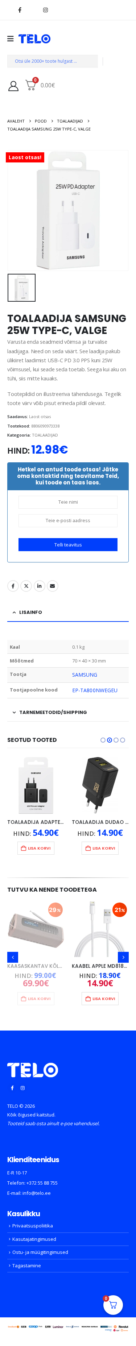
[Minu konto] (13, 86)
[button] (103, 740)
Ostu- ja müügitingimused (40, 1252)
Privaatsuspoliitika (32, 1225)
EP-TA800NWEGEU (95, 690)
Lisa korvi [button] (39, 848)
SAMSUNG (85, 674)
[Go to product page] (36, 785)
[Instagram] (45, 10)
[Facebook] (19, 10)
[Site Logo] (34, 39)
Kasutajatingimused (34, 1239)
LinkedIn (39, 586)
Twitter (26, 586)
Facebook (13, 586)
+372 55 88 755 (42, 1183)
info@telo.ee (36, 1193)
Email (52, 586)
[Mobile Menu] (12, 39)
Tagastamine (26, 1265)
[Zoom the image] (32, 1067)
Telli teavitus (68, 544)
